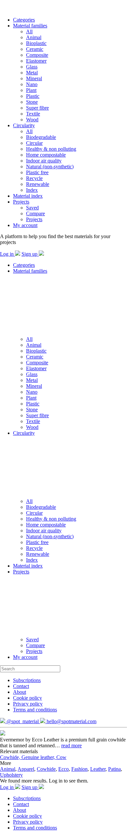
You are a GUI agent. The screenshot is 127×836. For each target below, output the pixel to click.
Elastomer (36, 61)
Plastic (32, 96)
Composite (37, 55)
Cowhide (46, 769)
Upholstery (11, 775)
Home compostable (46, 155)
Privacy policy (28, 704)
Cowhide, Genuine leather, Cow (33, 757)
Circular (34, 143)
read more (71, 745)
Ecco (63, 769)
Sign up (30, 254)
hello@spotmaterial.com (70, 721)
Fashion (79, 769)
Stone (32, 102)
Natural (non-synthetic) (50, 166)
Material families (30, 25)
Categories (24, 20)
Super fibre (37, 108)
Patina (114, 769)
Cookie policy (27, 698)
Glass (31, 66)
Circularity (24, 125)
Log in (7, 254)
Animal (33, 37)
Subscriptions (27, 680)
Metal (32, 72)
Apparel (26, 769)
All (29, 31)
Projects (21, 202)
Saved (32, 207)
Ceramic (34, 49)
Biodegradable (41, 137)
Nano (31, 84)
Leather (98, 769)
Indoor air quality (44, 160)
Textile (33, 113)
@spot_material (22, 721)
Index (32, 190)
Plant (31, 90)
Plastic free (37, 172)
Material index (28, 196)
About (19, 692)
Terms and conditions (35, 709)
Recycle (34, 178)
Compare (35, 213)
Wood (32, 119)
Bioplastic (36, 43)
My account (25, 225)
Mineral (34, 78)
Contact (21, 686)
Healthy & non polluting (51, 149)
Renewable (37, 184)
